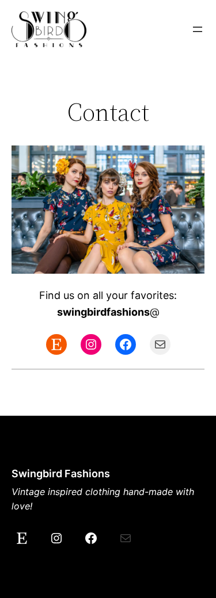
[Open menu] (197, 29)
